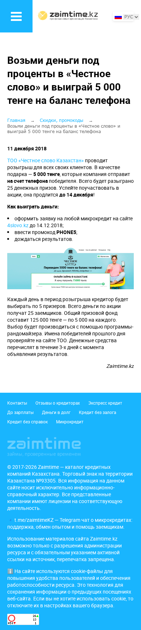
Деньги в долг (56, 412)
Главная (16, 120)
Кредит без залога (97, 412)
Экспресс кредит (105, 403)
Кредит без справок (27, 421)
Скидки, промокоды (62, 120)
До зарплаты (20, 412)
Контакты (17, 403)
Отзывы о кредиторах (57, 403)
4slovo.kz (18, 225)
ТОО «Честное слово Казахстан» (45, 160)
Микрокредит (70, 421)
